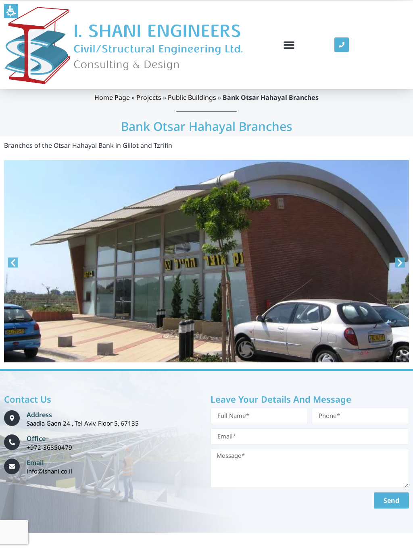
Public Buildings (192, 97)
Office (36, 438)
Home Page (112, 97)
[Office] (12, 442)
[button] (11, 11)
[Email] (12, 466)
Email (35, 462)
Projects (148, 97)
